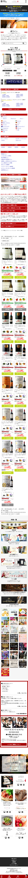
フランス (5, 116)
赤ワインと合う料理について (7, 226)
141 (7, 245)
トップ (2, 18)
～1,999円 (4, 94)
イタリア (19, 121)
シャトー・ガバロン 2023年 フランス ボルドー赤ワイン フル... (7, 455)
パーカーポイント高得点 (6, 155)
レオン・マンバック (7, 68)
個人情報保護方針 (22, 713)
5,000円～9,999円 (19, 95)
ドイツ (18, 122)
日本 (18, 129)
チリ (18, 124)
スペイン (5, 121)
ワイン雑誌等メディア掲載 (6, 162)
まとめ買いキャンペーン (7, 70)
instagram (14, 770)
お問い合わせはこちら (14, 734)
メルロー (3, 140)
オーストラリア (6, 126)
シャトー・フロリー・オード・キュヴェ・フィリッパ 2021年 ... (20, 390)
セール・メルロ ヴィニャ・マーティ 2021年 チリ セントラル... (20, 326)
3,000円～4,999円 (5, 95)
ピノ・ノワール (4, 138)
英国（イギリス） (6, 122)
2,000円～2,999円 (19, 94)
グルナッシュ (18, 140)
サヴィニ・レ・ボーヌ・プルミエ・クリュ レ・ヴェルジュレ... (20, 294)
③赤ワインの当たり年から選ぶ (8, 210)
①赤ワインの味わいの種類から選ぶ (9, 205)
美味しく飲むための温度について (8, 223)
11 (19, 243)
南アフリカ (5, 129)
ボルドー (5, 118)
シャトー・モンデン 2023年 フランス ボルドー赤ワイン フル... (20, 455)
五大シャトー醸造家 (5, 164)
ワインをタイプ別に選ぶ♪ (10, 18)
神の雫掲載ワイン (4, 157)
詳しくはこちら (22, 693)
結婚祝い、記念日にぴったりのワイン (9, 161)
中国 (4, 131)
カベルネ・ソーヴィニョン (21, 138)
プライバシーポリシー (14, 865)
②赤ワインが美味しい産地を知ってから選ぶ (11, 208)
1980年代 (10, 147)
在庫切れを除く (6, 240)
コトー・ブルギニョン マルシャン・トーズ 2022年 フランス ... (20, 262)
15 (3, 245)
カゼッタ (18, 68)
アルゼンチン (5, 128)
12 (21, 243)
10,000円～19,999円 (6, 96)
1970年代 (3, 147)
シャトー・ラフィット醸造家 (7, 166)
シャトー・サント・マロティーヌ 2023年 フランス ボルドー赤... (7, 489)
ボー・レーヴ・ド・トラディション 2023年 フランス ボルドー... (7, 390)
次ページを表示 (16, 245)
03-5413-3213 (14, 732)
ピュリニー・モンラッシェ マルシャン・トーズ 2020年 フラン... (7, 294)
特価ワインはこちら (14, 109)
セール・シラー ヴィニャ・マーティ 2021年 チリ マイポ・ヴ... (7, 358)
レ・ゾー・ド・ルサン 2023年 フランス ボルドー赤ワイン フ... (7, 422)
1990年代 (16, 147)
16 (5, 245)
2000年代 (23, 147)
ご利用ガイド (14, 860)
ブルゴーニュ (13, 118)
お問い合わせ (14, 858)
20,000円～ (18, 96)
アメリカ (5, 124)
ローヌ (21, 118)
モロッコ (19, 128)
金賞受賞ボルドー (4, 169)
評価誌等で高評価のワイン (6, 159)
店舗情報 (14, 861)
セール (15, 70)
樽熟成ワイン (4, 153)
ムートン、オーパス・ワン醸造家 (8, 168)
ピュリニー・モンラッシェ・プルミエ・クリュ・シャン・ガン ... (7, 262)
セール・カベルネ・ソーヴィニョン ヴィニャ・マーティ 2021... (7, 326)
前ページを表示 (4, 243)
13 (23, 243)
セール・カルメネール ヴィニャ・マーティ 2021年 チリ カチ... (20, 358)
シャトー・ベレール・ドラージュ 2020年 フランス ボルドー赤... (20, 422)
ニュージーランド (21, 126)
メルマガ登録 (14, 863)
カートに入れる (7, 277)
